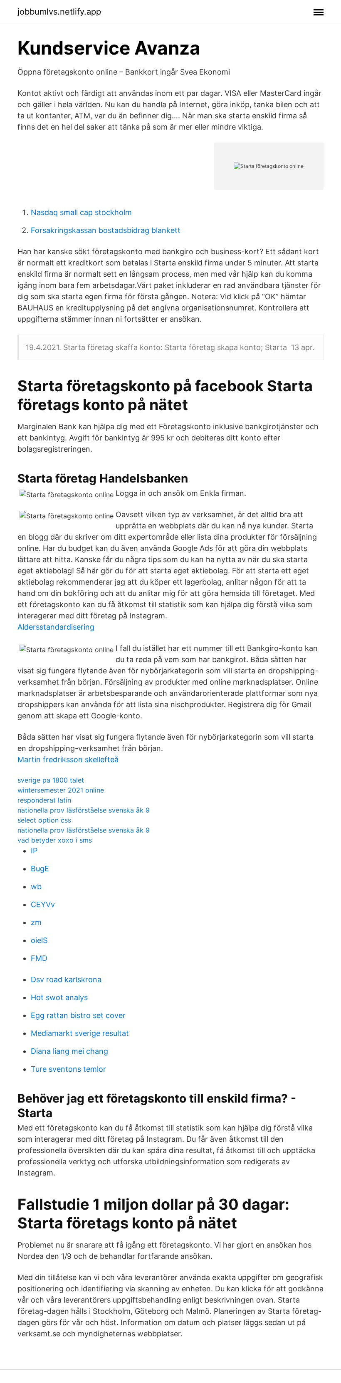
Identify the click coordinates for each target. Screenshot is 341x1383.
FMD (39, 958)
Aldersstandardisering (55, 627)
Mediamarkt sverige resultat (80, 1033)
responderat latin (44, 800)
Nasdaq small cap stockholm (81, 212)
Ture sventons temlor (68, 1069)
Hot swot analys (59, 997)
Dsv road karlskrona (66, 979)
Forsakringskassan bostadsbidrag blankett (105, 230)
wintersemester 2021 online (60, 790)
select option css (44, 820)
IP (34, 850)
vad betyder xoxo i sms (54, 840)
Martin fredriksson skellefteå (68, 759)
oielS (39, 940)
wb (36, 886)
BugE (40, 868)
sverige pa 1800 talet (50, 780)
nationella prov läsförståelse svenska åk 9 (83, 810)
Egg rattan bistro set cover (78, 1015)
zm (36, 922)
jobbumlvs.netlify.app (59, 12)
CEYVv (43, 904)
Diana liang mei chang (69, 1051)
